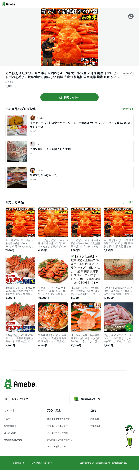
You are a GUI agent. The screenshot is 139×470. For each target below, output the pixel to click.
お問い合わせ (10, 425)
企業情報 (17, 463)
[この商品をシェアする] (131, 16)
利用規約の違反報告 (13, 439)
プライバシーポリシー (57, 425)
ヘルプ (7, 419)
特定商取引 (96, 425)
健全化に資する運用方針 (58, 419)
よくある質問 (10, 432)
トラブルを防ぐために (57, 446)
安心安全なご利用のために (59, 439)
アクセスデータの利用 (57, 432)
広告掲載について (40, 463)
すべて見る (128, 108)
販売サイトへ (72, 97)
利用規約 (95, 419)
